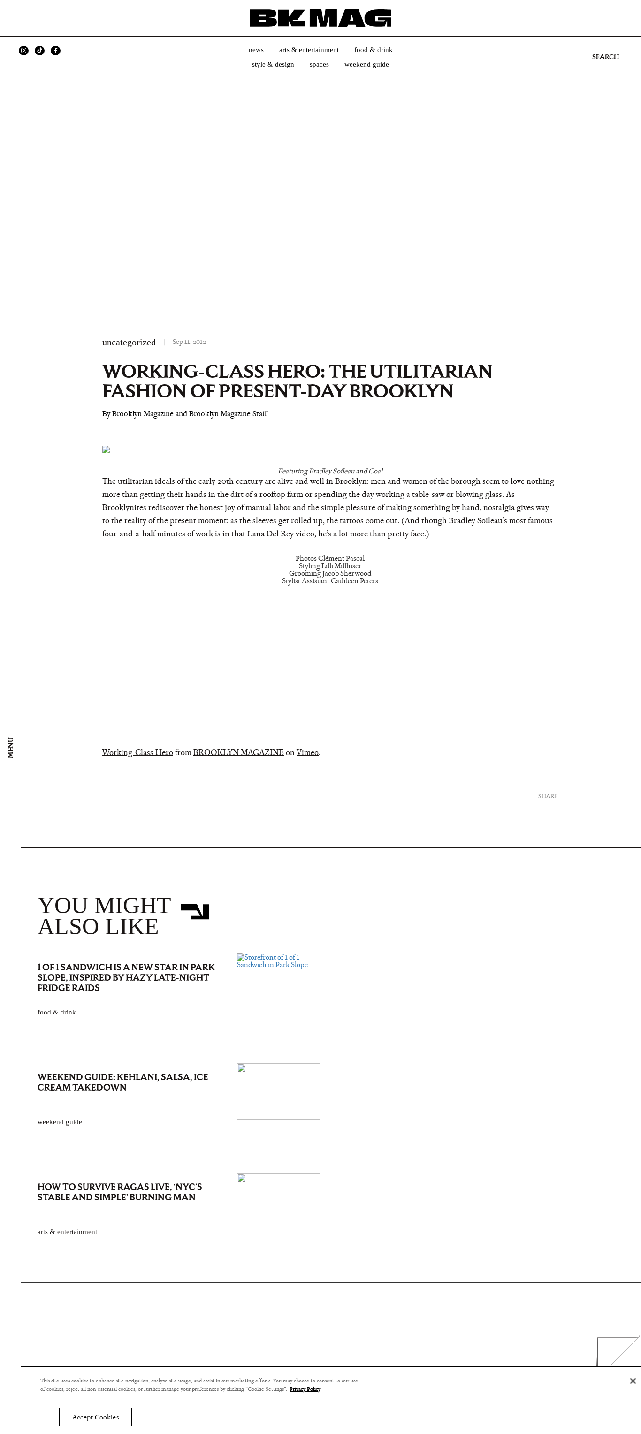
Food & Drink (373, 49)
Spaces (319, 64)
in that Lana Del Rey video (268, 534)
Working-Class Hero (137, 752)
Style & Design (273, 64)
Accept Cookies (95, 1417)
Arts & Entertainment (309, 49)
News (256, 49)
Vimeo (308, 752)
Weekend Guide (366, 64)
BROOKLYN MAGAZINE (238, 752)
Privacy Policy (305, 1389)
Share (547, 796)
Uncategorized (129, 342)
